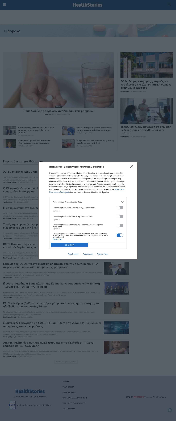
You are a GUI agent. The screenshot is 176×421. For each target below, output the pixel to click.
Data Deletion (73, 254)
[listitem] (88, 202)
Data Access (88, 254)
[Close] (132, 167)
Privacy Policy (102, 254)
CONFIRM (69, 245)
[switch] (120, 207)
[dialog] (88, 210)
